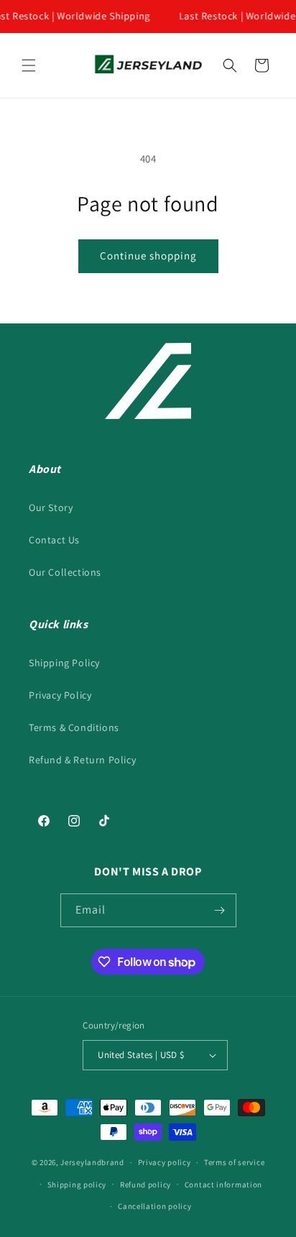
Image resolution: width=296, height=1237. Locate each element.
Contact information (223, 1184)
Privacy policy (164, 1162)
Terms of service (234, 1162)
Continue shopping (148, 255)
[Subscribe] (220, 910)
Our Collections (65, 572)
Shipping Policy (64, 662)
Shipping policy (77, 1184)
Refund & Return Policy (82, 759)
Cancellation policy (154, 1206)
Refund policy (145, 1184)
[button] (29, 65)
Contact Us (54, 539)
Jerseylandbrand (92, 1162)
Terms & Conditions (74, 727)
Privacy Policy (60, 695)
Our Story (51, 507)
